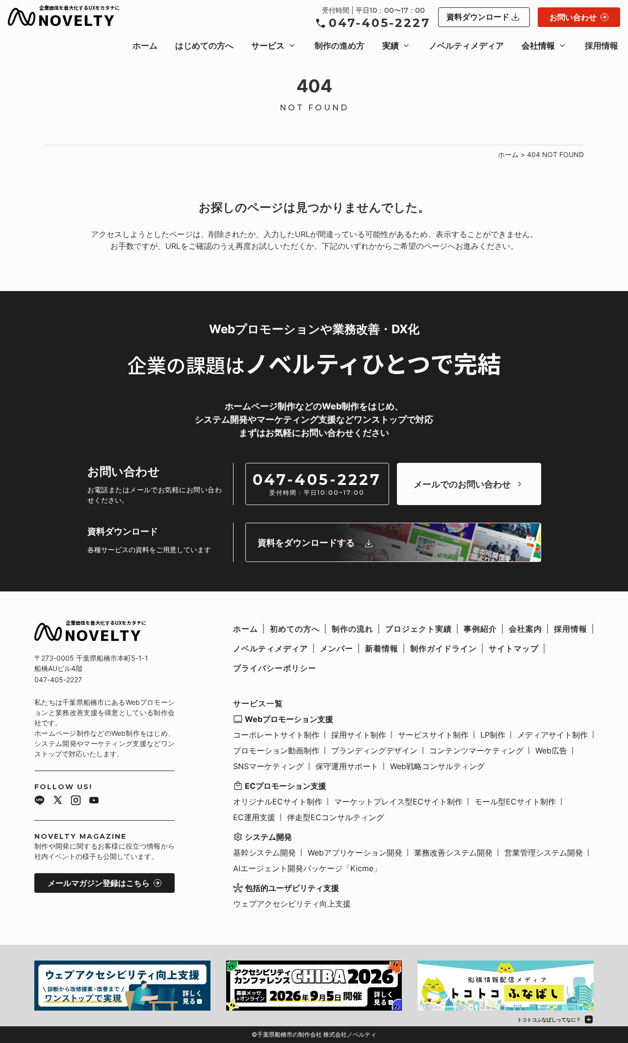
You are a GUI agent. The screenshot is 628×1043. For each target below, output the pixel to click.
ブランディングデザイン (374, 750)
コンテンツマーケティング (476, 750)
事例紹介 (480, 629)
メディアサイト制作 (552, 735)
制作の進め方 (339, 46)
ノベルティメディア (466, 46)
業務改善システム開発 (453, 852)
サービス (268, 46)
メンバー (336, 648)
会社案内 (525, 629)
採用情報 (601, 46)
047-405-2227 (379, 23)
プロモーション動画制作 (276, 750)
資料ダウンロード (477, 17)
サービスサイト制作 (433, 735)
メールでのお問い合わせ (462, 484)
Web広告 (551, 750)
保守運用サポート (346, 766)
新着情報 (381, 648)
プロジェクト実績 (418, 629)
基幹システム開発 (264, 852)
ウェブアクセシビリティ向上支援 (292, 904)
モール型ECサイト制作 (515, 801)
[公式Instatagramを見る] (76, 801)
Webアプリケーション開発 (355, 852)
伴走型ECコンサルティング (335, 817)
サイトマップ (514, 648)
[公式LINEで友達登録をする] (39, 801)
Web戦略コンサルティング (437, 766)
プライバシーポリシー (274, 668)
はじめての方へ (204, 46)
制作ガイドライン (443, 648)
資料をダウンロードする (306, 542)
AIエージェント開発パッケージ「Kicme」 (307, 868)
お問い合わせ (573, 17)
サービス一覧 (258, 703)
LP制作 (492, 735)
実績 (390, 46)
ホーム (144, 46)
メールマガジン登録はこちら (99, 883)
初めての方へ (295, 629)
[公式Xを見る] (57, 801)
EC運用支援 (254, 817)
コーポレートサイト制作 (276, 735)
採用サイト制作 (358, 735)
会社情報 (538, 46)
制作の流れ (352, 629)
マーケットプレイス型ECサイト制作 (398, 801)
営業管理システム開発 (543, 852)
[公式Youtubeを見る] (94, 801)
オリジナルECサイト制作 (277, 801)
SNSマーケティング (268, 766)
